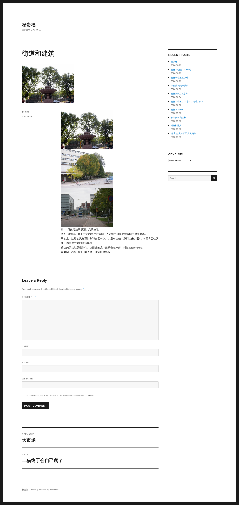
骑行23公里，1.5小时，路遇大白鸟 (187, 101)
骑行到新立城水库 (179, 93)
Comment (29, 297)
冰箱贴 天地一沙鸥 (179, 85)
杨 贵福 (25, 111)
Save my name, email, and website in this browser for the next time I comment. (60, 395)
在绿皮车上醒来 (178, 117)
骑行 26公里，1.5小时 (181, 69)
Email (25, 362)
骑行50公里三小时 (179, 77)
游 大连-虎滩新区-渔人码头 (183, 133)
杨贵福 (29, 24)
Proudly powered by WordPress (45, 489)
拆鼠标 (174, 61)
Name (25, 346)
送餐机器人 (176, 125)
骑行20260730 (177, 109)
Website (27, 378)
